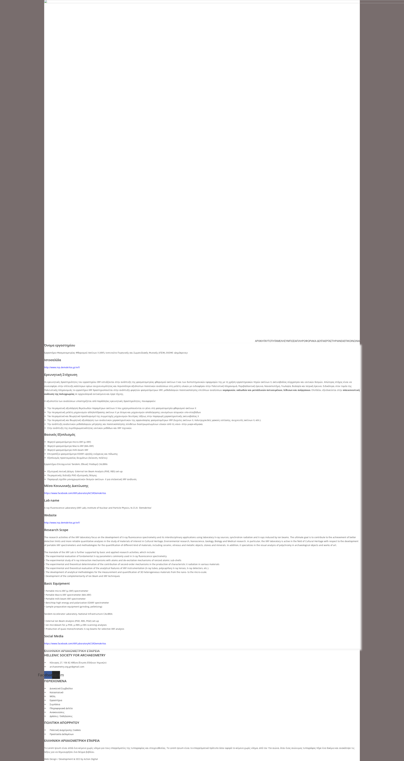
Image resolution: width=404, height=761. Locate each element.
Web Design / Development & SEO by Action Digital (71, 759)
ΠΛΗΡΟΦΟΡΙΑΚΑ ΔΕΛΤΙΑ (311, 341)
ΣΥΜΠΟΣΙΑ (290, 341)
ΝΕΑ (341, 341)
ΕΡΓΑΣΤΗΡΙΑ (332, 341)
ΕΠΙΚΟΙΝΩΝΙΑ (352, 341)
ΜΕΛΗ (280, 341)
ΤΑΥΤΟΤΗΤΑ (270, 341)
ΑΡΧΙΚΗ (259, 341)
